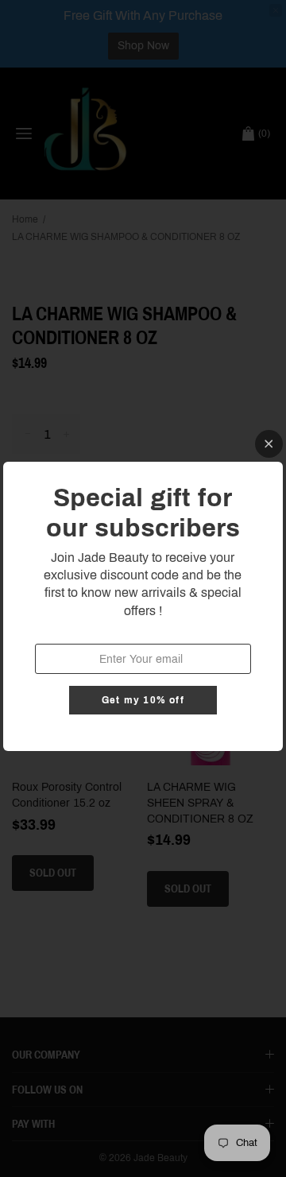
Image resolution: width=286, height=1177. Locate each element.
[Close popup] (269, 444)
